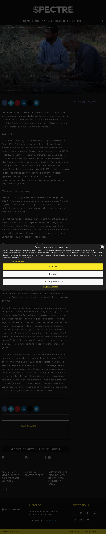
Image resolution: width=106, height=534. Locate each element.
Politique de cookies (50, 286)
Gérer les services (17, 261)
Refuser (53, 274)
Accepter (53, 266)
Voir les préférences (53, 282)
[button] (101, 247)
